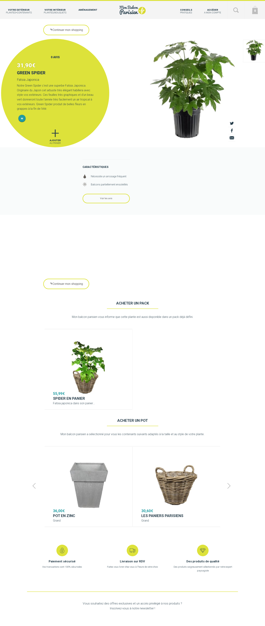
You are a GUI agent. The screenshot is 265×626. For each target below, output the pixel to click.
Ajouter (55, 134)
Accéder (212, 11)
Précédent (34, 485)
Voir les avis (106, 198)
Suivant (229, 485)
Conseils (186, 11)
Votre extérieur (19, 11)
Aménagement (87, 9)
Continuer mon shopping (67, 30)
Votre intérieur (55, 11)
